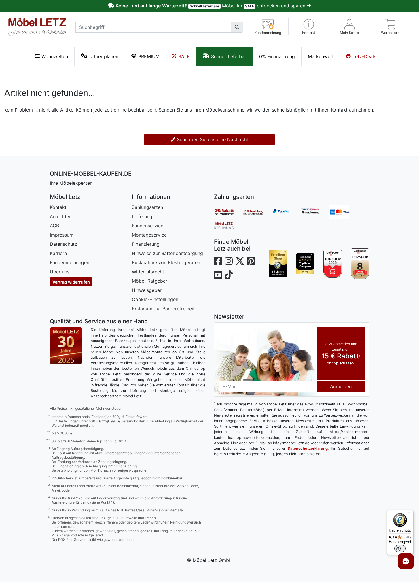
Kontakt (58, 207)
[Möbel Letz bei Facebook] (218, 261)
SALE (184, 56)
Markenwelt (320, 56)
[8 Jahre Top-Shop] (360, 263)
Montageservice (149, 235)
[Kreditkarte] (343, 212)
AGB (54, 225)
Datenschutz (63, 244)
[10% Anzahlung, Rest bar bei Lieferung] (257, 212)
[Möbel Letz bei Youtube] (218, 275)
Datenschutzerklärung (308, 448)
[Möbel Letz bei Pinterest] (251, 261)
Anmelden (60, 216)
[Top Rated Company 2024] (305, 263)
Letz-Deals (364, 56)
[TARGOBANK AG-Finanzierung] (314, 212)
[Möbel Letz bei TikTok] (229, 275)
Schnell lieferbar (228, 56)
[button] (309, 26)
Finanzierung (146, 244)
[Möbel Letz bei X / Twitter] (239, 261)
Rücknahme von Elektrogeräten (166, 262)
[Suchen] (237, 27)
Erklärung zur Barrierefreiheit (163, 308)
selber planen (103, 56)
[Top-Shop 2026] (332, 263)
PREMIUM (149, 56)
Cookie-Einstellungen (155, 299)
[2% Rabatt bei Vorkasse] (228, 212)
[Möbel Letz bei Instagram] (229, 261)
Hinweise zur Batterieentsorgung (167, 253)
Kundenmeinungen (69, 262)
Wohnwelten (54, 56)
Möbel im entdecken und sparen (210, 6)
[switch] (400, 548)
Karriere (58, 253)
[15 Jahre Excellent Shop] (278, 263)
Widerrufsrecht (148, 272)
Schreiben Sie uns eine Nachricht (211, 139)
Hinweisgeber (147, 290)
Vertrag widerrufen (71, 281)
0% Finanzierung (277, 56)
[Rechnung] (228, 225)
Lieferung (142, 216)
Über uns (59, 272)
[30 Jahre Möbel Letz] (66, 345)
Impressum (61, 235)
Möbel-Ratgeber (149, 281)
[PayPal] (286, 212)
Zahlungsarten (147, 207)
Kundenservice (147, 225)
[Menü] (409, 513)
